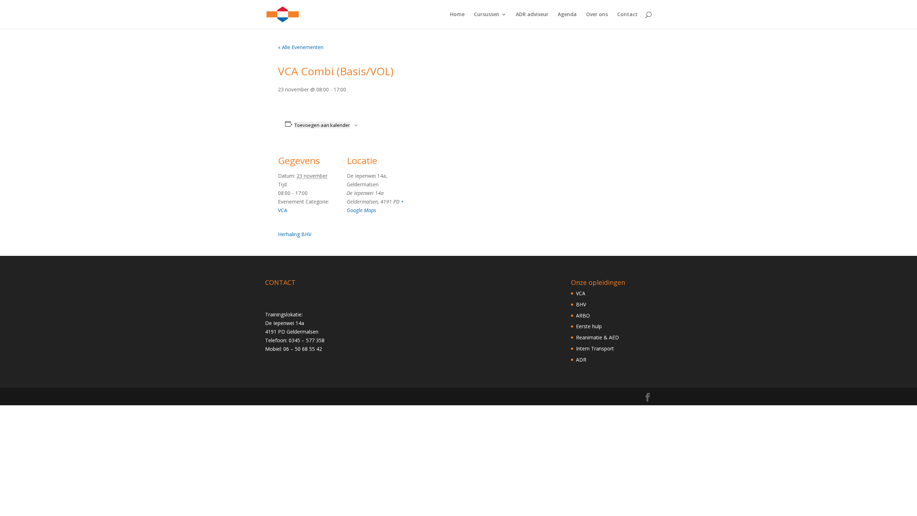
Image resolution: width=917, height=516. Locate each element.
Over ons (597, 15)
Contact (627, 15)
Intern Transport (595, 348)
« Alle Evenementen (300, 47)
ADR (581, 359)
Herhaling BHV (294, 234)
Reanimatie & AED (597, 337)
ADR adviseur (532, 15)
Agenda (567, 15)
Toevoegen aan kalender (322, 125)
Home (457, 15)
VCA (282, 210)
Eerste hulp (589, 326)
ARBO (583, 315)
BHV (581, 304)
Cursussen (486, 15)
